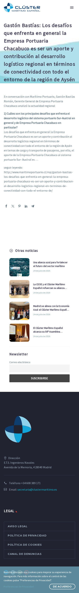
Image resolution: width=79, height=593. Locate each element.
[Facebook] (6, 206)
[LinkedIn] (26, 206)
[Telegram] (32, 206)
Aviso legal (18, 526)
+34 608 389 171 (31, 483)
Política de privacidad (27, 535)
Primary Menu (72, 7)
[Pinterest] (19, 206)
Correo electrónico (19, 362)
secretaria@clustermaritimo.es (37, 489)
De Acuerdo (62, 586)
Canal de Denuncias (25, 554)
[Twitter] (12, 206)
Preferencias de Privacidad (19, 586)
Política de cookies (25, 544)
